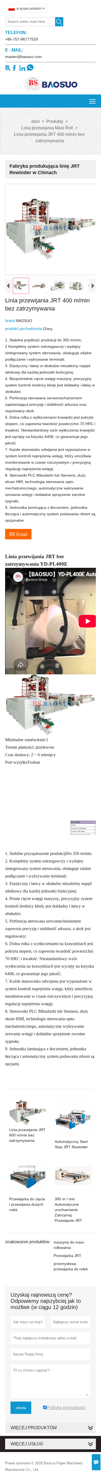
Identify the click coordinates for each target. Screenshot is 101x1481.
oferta (21, 1408)
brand (10, 320)
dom (35, 121)
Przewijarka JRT (67, 1255)
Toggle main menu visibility (92, 101)
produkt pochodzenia (24, 328)
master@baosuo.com (23, 56)
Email (18, 534)
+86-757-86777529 (21, 39)
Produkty (54, 121)
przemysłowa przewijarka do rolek (71, 1266)
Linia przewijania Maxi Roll (47, 128)
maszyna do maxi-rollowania (69, 1245)
